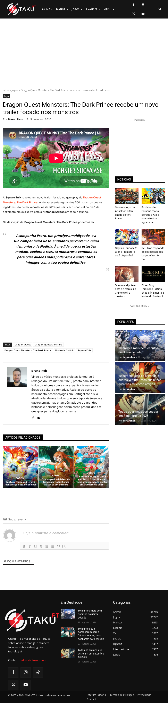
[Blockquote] (58, 546)
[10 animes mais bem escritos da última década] (140, 345)
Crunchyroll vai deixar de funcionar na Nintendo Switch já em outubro (56, 482)
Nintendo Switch (64, 350)
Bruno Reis (15, 119)
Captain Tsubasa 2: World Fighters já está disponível (20, 483)
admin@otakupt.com (33, 660)
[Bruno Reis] (17, 393)
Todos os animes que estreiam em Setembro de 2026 (91, 654)
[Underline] (35, 546)
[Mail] (38, 417)
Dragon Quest (23, 344)
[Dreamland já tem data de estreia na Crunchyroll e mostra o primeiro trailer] (126, 274)
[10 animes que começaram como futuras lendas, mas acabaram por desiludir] (68, 632)
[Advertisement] (84, 54)
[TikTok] (38, 672)
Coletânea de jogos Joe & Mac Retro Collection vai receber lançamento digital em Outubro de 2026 (91, 480)
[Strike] (41, 546)
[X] (133, 13)
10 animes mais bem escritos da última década (90, 614)
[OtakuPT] (21, 9)
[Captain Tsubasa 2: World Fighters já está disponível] (20, 467)
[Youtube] (142, 13)
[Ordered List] (47, 546)
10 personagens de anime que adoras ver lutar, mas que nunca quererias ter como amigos (139, 380)
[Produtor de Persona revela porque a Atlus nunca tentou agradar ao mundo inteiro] (153, 196)
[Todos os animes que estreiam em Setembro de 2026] (140, 409)
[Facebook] (133, 4)
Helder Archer (126, 357)
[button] (160, 9)
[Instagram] (142, 4)
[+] (64, 546)
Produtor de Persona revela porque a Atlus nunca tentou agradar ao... (150, 215)
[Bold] (24, 546)
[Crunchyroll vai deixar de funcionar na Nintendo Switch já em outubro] (56, 467)
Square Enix (84, 350)
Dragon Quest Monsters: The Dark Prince (28, 350)
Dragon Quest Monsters (48, 344)
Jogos (15, 90)
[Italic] (30, 546)
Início (6, 90)
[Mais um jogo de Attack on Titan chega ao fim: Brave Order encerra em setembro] (126, 196)
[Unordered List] (53, 546)
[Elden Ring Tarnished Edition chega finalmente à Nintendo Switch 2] (153, 274)
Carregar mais (138, 305)
